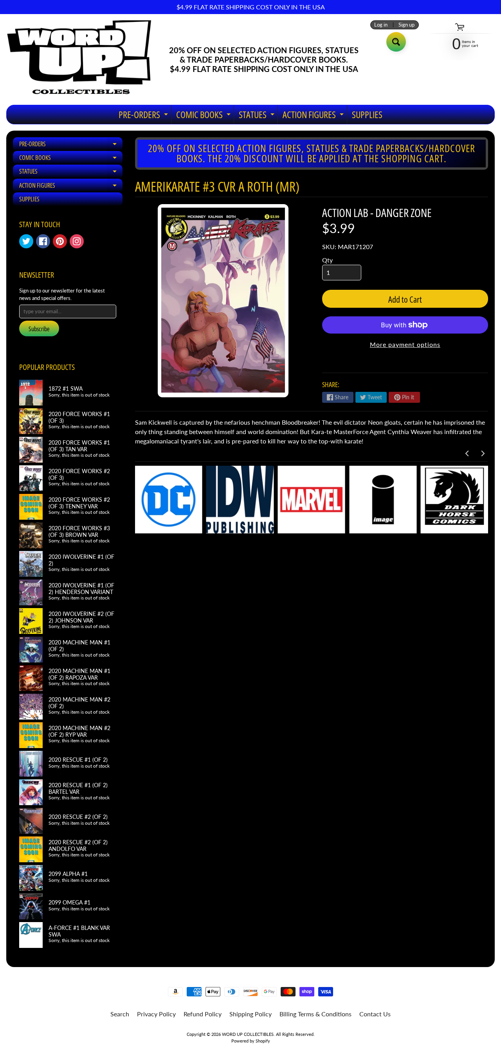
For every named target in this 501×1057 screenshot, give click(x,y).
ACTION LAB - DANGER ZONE (377, 212)
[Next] (482, 453)
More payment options (405, 344)
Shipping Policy (250, 1014)
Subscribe (39, 329)
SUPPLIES (367, 114)
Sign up (406, 24)
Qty (327, 260)
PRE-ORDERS (144, 116)
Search (119, 1014)
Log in (380, 24)
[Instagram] (77, 241)
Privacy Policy (156, 1014)
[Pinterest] (60, 241)
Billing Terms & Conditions (315, 1014)
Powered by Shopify (250, 1040)
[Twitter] (26, 241)
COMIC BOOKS (204, 116)
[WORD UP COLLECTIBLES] (84, 59)
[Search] (396, 42)
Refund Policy (203, 1014)
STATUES (257, 116)
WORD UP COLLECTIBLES (248, 1034)
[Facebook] (43, 241)
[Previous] (467, 453)
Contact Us (375, 1014)
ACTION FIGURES (314, 116)
